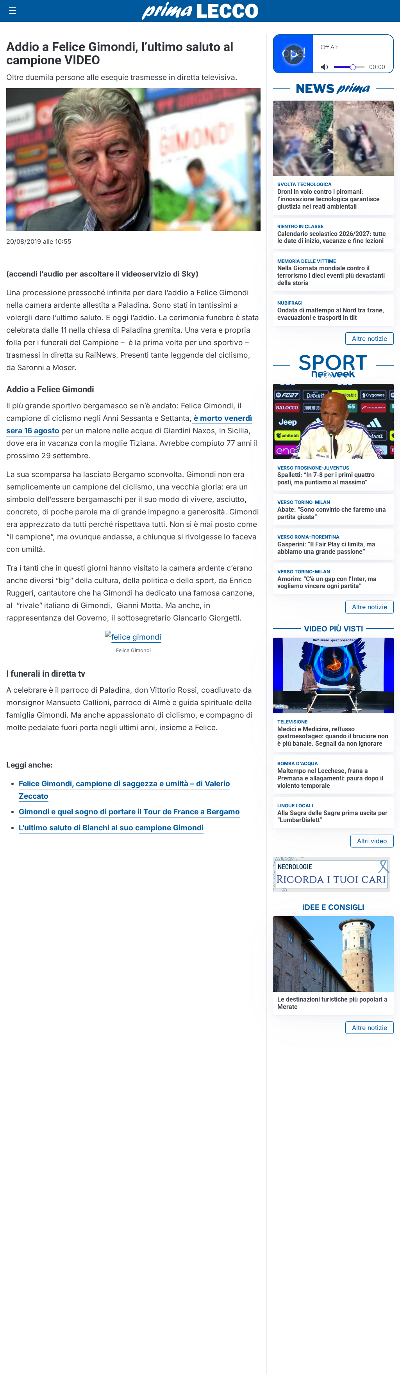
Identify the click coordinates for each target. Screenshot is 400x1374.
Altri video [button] (372, 841)
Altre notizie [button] (369, 338)
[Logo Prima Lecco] (200, 11)
